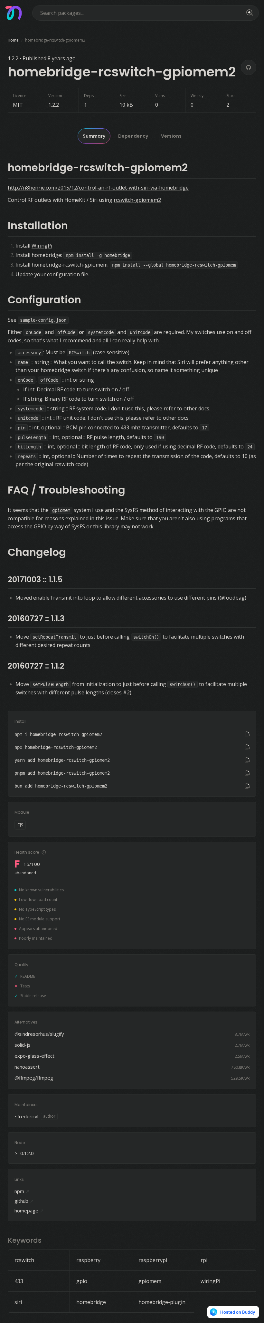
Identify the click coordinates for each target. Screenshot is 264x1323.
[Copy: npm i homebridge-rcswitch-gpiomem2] (247, 734)
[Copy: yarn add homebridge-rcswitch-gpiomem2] (247, 760)
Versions (171, 136)
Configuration (44, 299)
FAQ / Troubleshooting (66, 490)
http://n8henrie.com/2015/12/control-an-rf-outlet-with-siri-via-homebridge (98, 187)
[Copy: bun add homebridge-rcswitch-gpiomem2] (247, 786)
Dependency (133, 136)
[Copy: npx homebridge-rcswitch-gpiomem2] (247, 747)
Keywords (25, 1240)
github (24, 1201)
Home (13, 40)
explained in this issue (91, 518)
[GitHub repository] (248, 67)
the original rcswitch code (56, 464)
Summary (94, 136)
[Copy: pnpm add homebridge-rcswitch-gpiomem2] (247, 773)
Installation (38, 225)
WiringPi (42, 245)
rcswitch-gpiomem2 (137, 199)
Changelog (37, 552)
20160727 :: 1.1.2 (36, 666)
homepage (29, 1210)
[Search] (248, 12)
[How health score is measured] (44, 852)
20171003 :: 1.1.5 (35, 579)
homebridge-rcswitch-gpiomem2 (98, 167)
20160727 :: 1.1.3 (36, 618)
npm (22, 1191)
